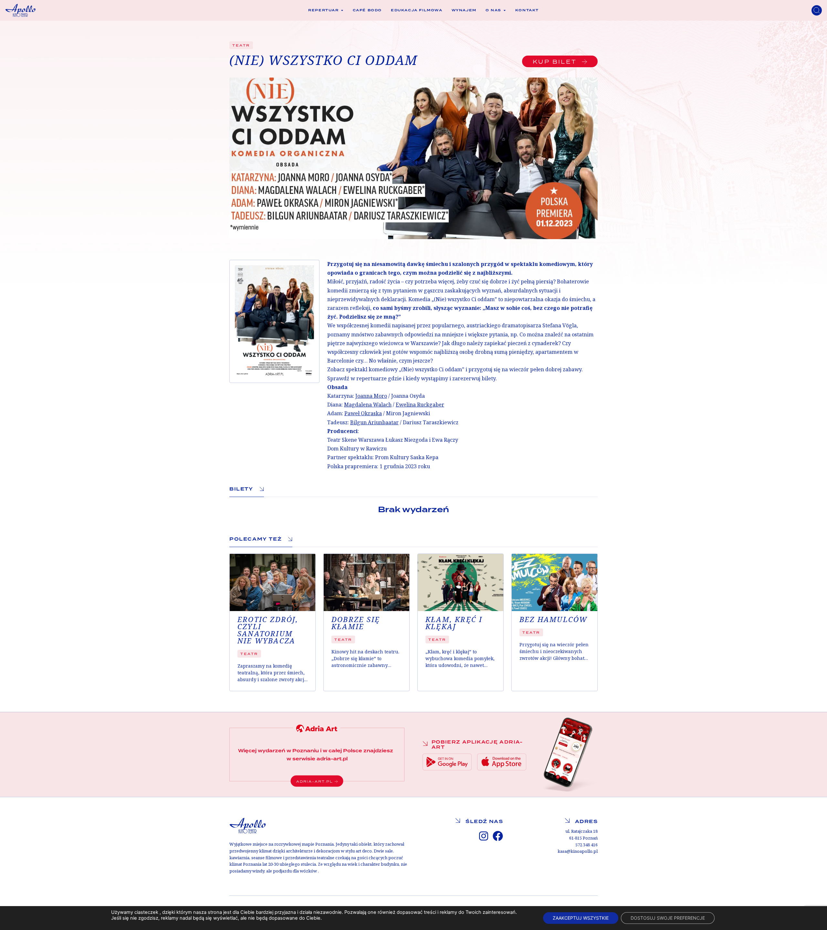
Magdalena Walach (368, 404)
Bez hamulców (553, 620)
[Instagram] (483, 836)
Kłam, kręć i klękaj (453, 623)
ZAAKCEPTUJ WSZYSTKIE (581, 918)
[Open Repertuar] (342, 10)
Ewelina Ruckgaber (420, 404)
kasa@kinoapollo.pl (578, 851)
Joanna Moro (371, 396)
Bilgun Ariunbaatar (374, 422)
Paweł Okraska (363, 413)
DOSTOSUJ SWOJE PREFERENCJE (668, 918)
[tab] (246, 489)
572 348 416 (586, 845)
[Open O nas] (504, 10)
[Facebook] (498, 836)
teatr (241, 45)
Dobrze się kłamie (355, 623)
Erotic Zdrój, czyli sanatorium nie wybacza (267, 630)
